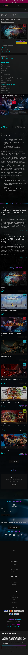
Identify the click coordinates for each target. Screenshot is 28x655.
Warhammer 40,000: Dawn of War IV (10, 403)
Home (2, 14)
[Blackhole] (14, 278)
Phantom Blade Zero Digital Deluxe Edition (11, 379)
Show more (14, 461)
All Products (14, 580)
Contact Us (14, 602)
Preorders (14, 584)
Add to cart (19, 40)
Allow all (14, 647)
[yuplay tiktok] (10, 535)
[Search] (26, 10)
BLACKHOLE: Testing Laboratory (9, 310)
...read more (23, 230)
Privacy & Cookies (14, 569)
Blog (14, 595)
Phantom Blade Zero (6, 356)
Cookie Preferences (14, 571)
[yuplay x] (18, 535)
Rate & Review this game (7, 22)
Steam (5, 47)
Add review (14, 484)
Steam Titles (14, 587)
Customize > (14, 652)
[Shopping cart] (22, 5)
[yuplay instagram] (14, 535)
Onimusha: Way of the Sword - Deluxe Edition (12, 450)
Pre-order (22, 360)
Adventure (9, 84)
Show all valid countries (14, 54)
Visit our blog (14, 527)
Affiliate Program (14, 597)
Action (13, 14)
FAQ (14, 599)
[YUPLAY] (4, 5)
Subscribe (5, 515)
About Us (14, 564)
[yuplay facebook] (22, 535)
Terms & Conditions (10, 511)
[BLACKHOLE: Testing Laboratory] (14, 301)
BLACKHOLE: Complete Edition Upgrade (11, 333)
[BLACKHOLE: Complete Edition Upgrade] (14, 324)
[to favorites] (24, 41)
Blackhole (3, 287)
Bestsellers (14, 582)
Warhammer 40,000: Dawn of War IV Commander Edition (13, 426)
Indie (13, 84)
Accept (9, 511)
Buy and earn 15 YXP (21, 42)
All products (7, 14)
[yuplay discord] (6, 535)
